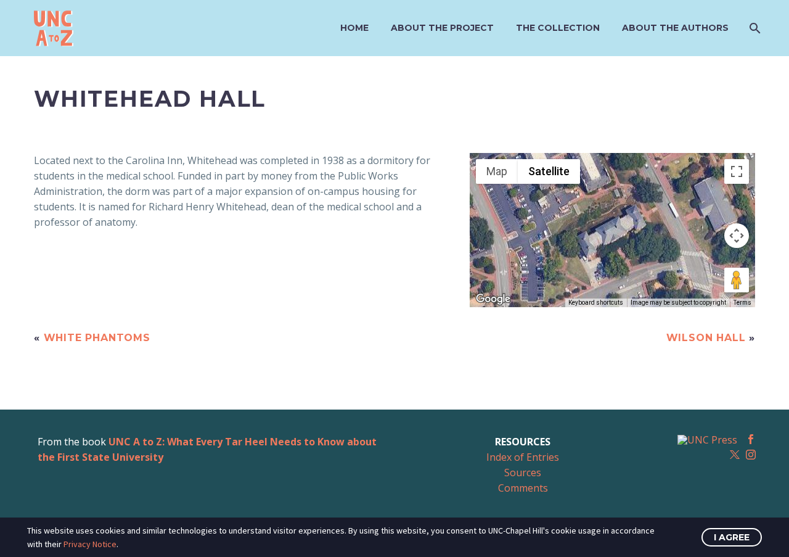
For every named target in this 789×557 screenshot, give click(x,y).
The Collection (558, 27)
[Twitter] (735, 455)
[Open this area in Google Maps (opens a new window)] (493, 299)
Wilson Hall (706, 338)
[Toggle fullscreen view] (736, 171)
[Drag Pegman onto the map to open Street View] (736, 280)
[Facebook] (751, 439)
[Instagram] (751, 455)
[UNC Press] (707, 439)
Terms (742, 302)
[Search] (754, 28)
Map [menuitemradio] (496, 171)
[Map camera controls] (736, 235)
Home (354, 27)
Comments (523, 488)
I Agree (732, 537)
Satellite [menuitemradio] (549, 171)
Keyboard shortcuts (595, 302)
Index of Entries (522, 457)
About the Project (442, 27)
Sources (522, 472)
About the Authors (675, 27)
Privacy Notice (90, 544)
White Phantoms (97, 338)
